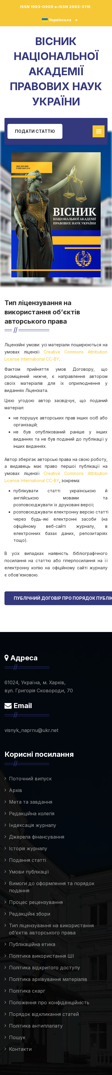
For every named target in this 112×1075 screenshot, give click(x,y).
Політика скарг (27, 991)
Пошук (17, 1037)
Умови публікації (29, 872)
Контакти (20, 1049)
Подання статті (27, 860)
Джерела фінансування (36, 837)
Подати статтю (35, 131)
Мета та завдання (30, 802)
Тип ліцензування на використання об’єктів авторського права (51, 929)
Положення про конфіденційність (49, 1002)
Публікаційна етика (32, 944)
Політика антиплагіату (36, 1026)
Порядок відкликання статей (44, 1014)
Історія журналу (28, 848)
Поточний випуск (30, 779)
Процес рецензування (36, 902)
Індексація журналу (32, 825)
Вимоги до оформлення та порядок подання (51, 886)
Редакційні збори (29, 914)
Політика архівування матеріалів (48, 979)
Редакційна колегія (31, 813)
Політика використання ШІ (41, 956)
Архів (15, 790)
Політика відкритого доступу (44, 968)
